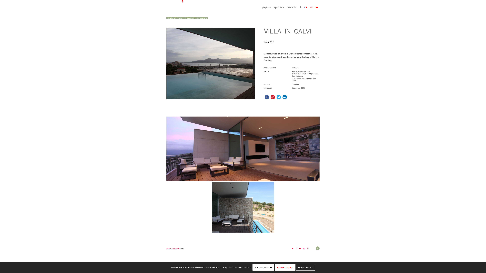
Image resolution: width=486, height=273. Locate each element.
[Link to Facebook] (296, 248)
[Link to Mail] (300, 248)
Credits (181, 248)
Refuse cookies (284, 267)
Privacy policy (305, 267)
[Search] (300, 7)
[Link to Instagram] (307, 248)
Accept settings (263, 267)
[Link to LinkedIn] (304, 248)
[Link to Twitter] (292, 248)
